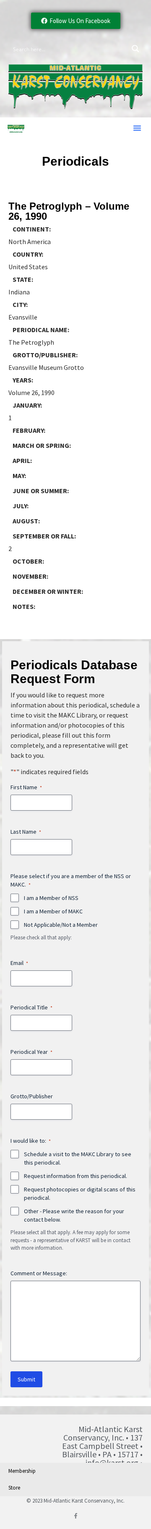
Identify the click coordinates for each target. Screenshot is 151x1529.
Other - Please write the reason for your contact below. (74, 1215)
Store (14, 1487)
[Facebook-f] (75, 1516)
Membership (22, 1470)
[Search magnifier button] (135, 49)
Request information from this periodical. (75, 1176)
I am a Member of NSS (51, 898)
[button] (137, 128)
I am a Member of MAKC (53, 911)
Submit (26, 1379)
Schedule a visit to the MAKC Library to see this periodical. (77, 1158)
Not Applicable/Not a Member (61, 924)
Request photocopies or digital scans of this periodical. (79, 1193)
